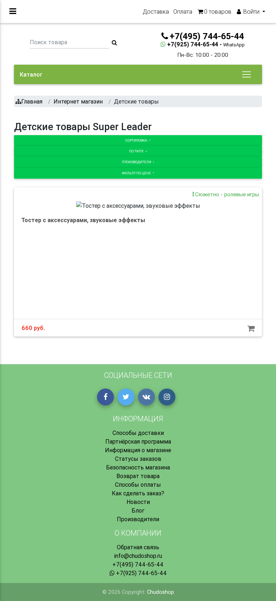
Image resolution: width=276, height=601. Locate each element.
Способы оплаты (138, 484)
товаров (217, 11)
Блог (138, 510)
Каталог (31, 74)
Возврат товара (138, 476)
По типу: (137, 151)
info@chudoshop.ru (138, 555)
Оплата (182, 11)
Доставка (156, 11)
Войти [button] (251, 11)
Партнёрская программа (138, 441)
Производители (137, 162)
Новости (138, 501)
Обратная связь (138, 547)
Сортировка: (136, 140)
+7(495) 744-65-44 (138, 564)
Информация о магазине (138, 450)
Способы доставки (138, 432)
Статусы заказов (138, 458)
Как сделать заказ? (138, 493)
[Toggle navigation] (246, 74)
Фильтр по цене (137, 173)
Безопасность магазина (138, 467)
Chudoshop (160, 592)
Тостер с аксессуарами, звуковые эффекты (83, 220)
